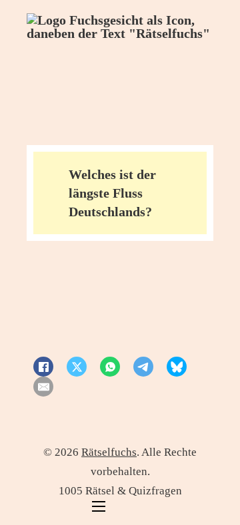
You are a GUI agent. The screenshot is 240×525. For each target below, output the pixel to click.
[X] (77, 367)
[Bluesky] (177, 367)
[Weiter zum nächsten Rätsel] (133, 308)
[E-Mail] (43, 387)
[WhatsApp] (110, 367)
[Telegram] (143, 367)
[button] (120, 193)
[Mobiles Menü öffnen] (98, 506)
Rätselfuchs (109, 452)
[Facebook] (43, 367)
